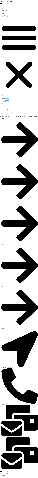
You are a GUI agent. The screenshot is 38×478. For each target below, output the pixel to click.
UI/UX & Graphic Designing (6, 100)
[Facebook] (1, 3)
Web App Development (5, 13)
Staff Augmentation (5, 10)
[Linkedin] (7, 3)
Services (2, 9)
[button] (19, 56)
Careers (2, 17)
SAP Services (4, 11)
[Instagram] (3, 3)
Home (2, 8)
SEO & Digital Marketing (6, 14)
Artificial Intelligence (5, 97)
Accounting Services (5, 102)
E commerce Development (6, 12)
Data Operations (5, 15)
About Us (2, 94)
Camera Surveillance (5, 16)
